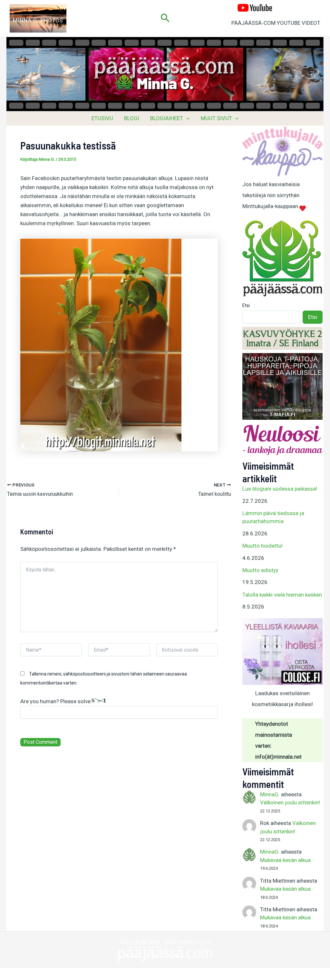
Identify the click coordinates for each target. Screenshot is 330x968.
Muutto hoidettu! (262, 545)
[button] (165, 18)
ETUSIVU (102, 118)
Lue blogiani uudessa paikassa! (279, 488)
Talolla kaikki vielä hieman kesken (282, 594)
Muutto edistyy (260, 570)
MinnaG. (270, 794)
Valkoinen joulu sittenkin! (290, 802)
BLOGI (131, 118)
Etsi (246, 305)
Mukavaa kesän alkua (285, 860)
